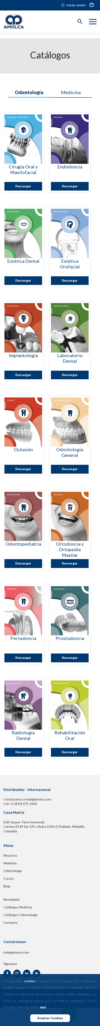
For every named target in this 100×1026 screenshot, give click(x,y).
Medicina (10, 863)
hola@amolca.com (16, 952)
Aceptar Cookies (50, 1018)
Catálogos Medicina (17, 907)
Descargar (23, 186)
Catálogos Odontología (20, 915)
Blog (6, 886)
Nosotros (10, 855)
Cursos (8, 878)
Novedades (11, 899)
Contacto (10, 922)
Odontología (12, 871)
